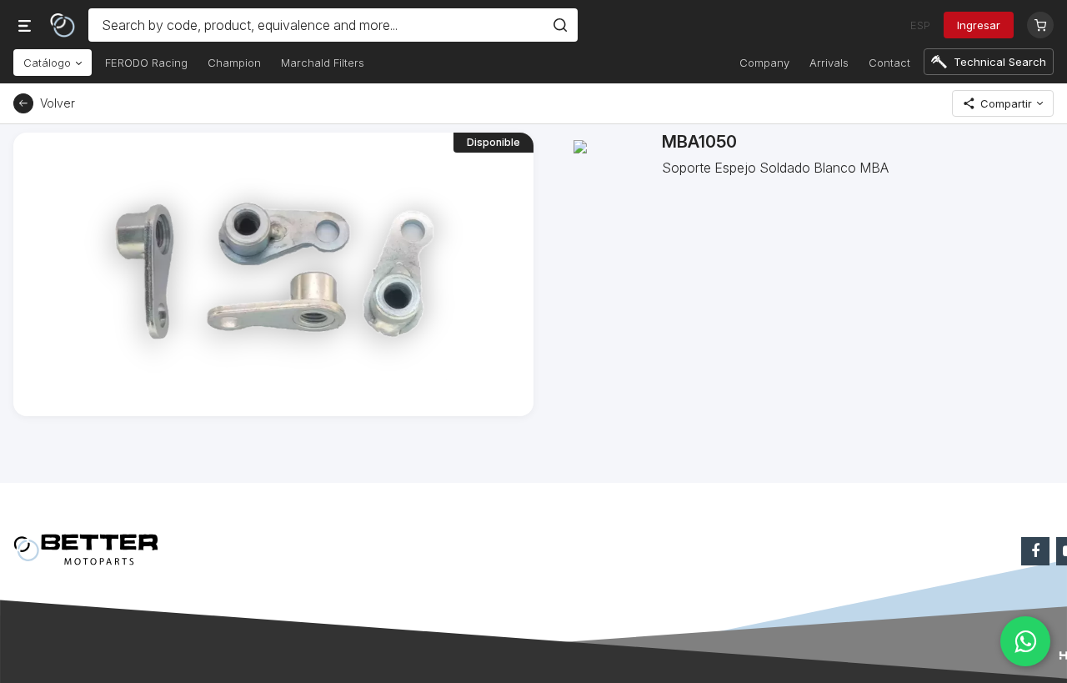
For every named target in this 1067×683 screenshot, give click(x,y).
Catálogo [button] (48, 62)
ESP (920, 25)
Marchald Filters (322, 62)
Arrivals (829, 62)
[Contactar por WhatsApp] (1025, 641)
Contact (889, 62)
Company (764, 62)
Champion (234, 62)
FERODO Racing (146, 62)
